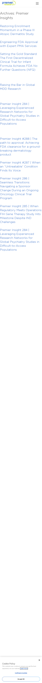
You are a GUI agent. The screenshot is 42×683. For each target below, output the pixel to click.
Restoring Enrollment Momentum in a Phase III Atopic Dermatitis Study (17, 30)
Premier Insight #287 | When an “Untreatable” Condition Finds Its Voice (20, 166)
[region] (21, 670)
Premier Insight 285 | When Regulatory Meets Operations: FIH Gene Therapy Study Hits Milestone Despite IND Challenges (21, 214)
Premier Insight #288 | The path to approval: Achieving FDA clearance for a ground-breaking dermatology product (20, 146)
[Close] (39, 660)
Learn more (24, 668)
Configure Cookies (21, 673)
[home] (12, 3)
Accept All (21, 679)
